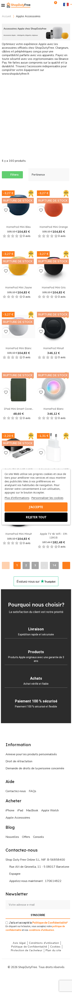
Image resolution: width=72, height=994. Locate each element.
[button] (49, 4)
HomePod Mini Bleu (18, 227)
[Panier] (54, 4)
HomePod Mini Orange (54, 227)
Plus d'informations (17, 498)
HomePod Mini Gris (54, 287)
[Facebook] (19, 978)
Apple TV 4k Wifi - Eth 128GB (53, 535)
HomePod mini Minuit (18, 534)
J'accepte (36, 507)
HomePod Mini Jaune (18, 287)
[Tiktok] (52, 978)
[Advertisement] (36, 117)
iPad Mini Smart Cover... (18, 408)
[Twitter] (44, 978)
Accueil (6, 16)
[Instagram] (27, 978)
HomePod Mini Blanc (19, 348)
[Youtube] (36, 978)
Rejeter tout (36, 517)
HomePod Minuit (53, 348)
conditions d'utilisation (41, 930)
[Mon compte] (60, 4)
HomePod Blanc (53, 408)
